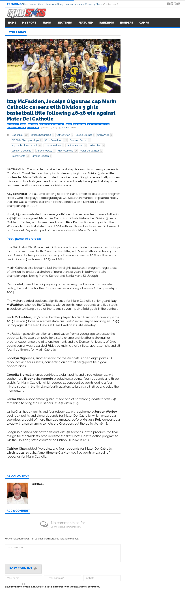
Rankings (106, 22)
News (68, 124)
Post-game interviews (24, 238)
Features (32, 124)
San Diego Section (16, 128)
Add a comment (18, 510)
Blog (23, 124)
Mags (47, 22)
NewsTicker (79, 124)
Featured (85, 22)
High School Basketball (51, 124)
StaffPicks (32, 128)
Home (12, 22)
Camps (144, 22)
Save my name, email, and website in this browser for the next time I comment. (52, 586)
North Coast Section (98, 124)
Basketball (13, 124)
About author (18, 475)
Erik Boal (65, 127)
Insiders (126, 22)
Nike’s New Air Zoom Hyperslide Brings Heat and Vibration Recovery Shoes (62, 4)
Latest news (17, 32)
